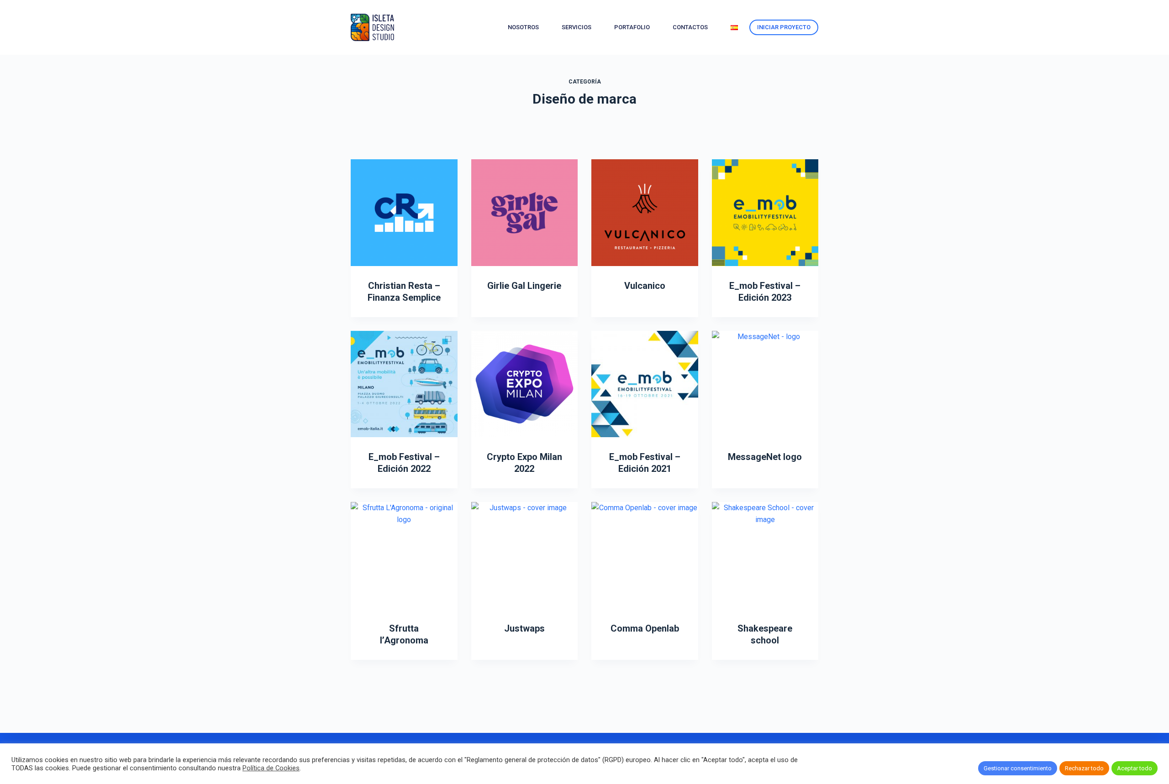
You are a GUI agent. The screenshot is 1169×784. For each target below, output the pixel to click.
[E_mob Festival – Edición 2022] (404, 384)
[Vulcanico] (644, 212)
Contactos (690, 27)
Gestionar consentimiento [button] (1018, 768)
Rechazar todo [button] (1084, 768)
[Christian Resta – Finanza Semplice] (404, 212)
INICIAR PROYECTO (784, 27)
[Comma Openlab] (644, 555)
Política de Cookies (271, 768)
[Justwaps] (524, 555)
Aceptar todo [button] (1134, 768)
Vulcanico (644, 285)
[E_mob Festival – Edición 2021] (644, 384)
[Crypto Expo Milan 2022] (524, 384)
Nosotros (523, 27)
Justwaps (524, 628)
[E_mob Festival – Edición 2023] (765, 212)
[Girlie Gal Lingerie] (524, 212)
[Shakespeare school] (765, 555)
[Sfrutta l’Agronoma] (404, 555)
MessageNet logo (765, 456)
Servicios (576, 27)
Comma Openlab (645, 628)
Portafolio (632, 27)
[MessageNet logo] (765, 384)
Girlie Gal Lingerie (524, 285)
